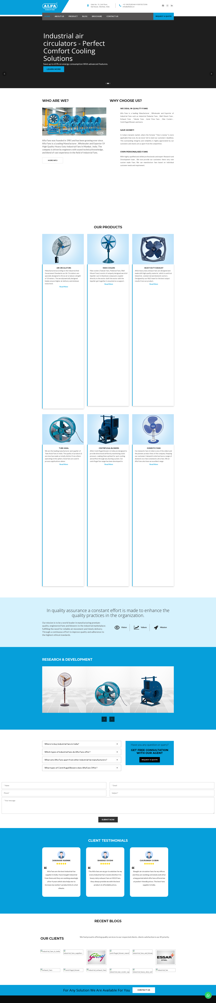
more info (52, 160)
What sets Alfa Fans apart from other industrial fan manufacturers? (76, 760)
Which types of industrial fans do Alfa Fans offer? (67, 752)
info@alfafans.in (128, 7)
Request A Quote (164, 16)
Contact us (143, 990)
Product (73, 16)
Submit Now (108, 819)
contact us (112, 16)
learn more (54, 65)
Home (47, 16)
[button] (4, 74)
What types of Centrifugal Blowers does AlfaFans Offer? (71, 767)
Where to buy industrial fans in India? (62, 744)
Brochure (97, 16)
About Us (59, 16)
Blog (84, 16)
